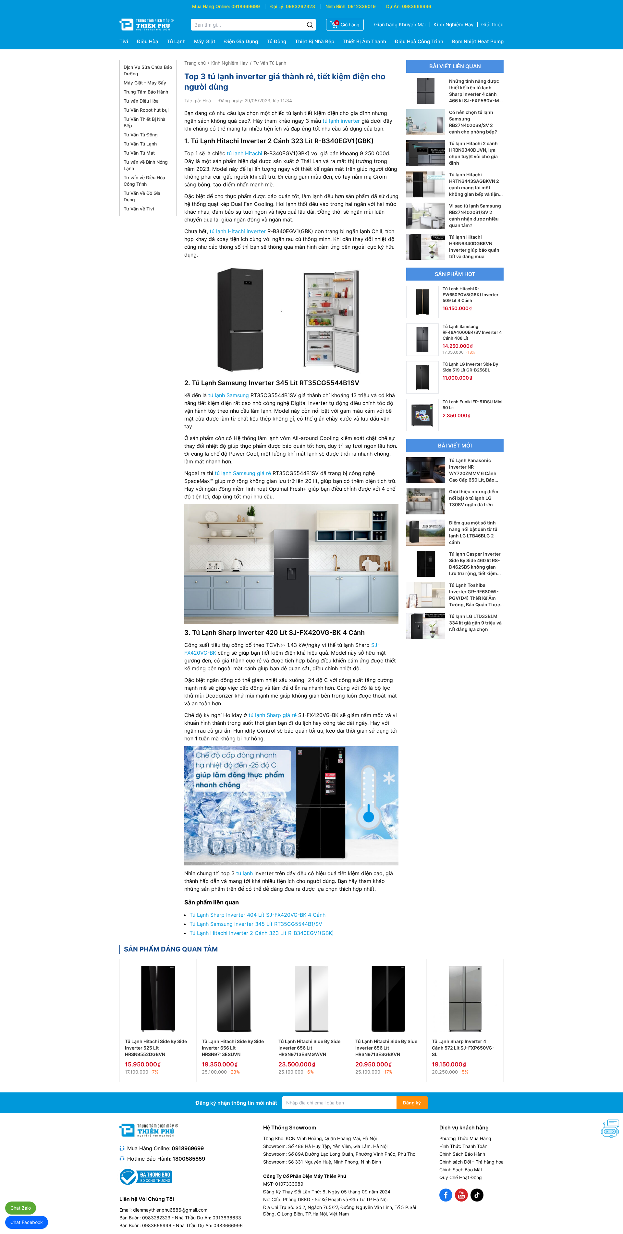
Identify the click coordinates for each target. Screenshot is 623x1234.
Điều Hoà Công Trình (419, 41)
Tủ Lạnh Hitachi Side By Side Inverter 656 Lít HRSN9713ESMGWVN (309, 1048)
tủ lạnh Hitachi (244, 153)
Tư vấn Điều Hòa (141, 101)
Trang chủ (195, 63)
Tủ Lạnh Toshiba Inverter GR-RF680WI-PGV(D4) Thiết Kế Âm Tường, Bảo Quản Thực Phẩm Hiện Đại (474, 598)
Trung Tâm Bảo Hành (146, 91)
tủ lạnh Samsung (228, 395)
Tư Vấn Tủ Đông (141, 134)
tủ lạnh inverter (341, 121)
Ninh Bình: (336, 6)
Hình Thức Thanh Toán (463, 1146)
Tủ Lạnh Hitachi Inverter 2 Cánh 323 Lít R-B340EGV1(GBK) (261, 933)
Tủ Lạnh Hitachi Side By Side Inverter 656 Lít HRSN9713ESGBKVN (386, 1048)
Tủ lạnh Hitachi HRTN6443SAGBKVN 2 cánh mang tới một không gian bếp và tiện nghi (474, 187)
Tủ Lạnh (176, 41)
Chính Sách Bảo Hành (462, 1154)
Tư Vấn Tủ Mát (139, 153)
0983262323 (300, 6)
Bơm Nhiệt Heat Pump (478, 41)
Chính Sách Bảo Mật (460, 1169)
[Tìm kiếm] (310, 25)
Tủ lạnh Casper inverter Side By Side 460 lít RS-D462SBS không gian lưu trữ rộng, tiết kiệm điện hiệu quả (475, 567)
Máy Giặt (204, 41)
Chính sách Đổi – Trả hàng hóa (471, 1162)
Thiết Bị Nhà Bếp (314, 41)
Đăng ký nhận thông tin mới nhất (236, 1103)
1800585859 (189, 1158)
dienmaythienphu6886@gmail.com (170, 1210)
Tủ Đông (276, 41)
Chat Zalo (20, 1208)
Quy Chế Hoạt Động (460, 1177)
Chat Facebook (26, 1222)
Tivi (123, 41)
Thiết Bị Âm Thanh (364, 41)
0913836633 (227, 1217)
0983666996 (416, 6)
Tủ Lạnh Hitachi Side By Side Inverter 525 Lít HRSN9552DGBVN (156, 1048)
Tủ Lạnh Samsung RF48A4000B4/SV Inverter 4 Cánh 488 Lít (472, 332)
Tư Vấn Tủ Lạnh (140, 143)
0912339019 (362, 6)
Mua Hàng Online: (211, 6)
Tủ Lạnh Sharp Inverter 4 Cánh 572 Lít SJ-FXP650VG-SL (463, 1048)
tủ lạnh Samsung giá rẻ (243, 473)
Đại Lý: (277, 6)
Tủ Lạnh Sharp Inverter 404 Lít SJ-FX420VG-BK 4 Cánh (257, 915)
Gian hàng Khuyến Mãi (400, 24)
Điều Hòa (147, 41)
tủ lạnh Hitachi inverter (238, 231)
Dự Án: (393, 6)
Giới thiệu (492, 24)
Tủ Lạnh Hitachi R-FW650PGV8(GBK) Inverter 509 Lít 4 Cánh (470, 294)
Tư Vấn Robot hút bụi (146, 110)
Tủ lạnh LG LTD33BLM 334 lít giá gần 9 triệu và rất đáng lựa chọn (475, 622)
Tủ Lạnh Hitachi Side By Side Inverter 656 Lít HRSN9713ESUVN (233, 1048)
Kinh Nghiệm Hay (453, 24)
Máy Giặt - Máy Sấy (145, 82)
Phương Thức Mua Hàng (465, 1138)
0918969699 (245, 6)
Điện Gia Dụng (241, 41)
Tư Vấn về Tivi (139, 208)
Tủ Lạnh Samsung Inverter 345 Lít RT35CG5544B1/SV (255, 924)
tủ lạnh (244, 873)
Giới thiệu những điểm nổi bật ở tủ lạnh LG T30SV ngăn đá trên (473, 498)
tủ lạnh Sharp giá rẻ (273, 715)
